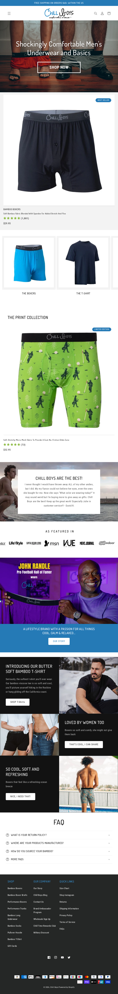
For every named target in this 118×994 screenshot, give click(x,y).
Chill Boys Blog (40, 895)
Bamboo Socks (15, 926)
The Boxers (29, 293)
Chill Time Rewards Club (45, 926)
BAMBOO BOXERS (11, 209)
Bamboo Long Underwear (14, 917)
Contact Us (39, 902)
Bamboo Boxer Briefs (17, 895)
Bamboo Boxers (15, 888)
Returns (63, 902)
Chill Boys (54, 987)
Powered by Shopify (66, 987)
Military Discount (41, 932)
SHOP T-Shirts (17, 702)
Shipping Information (69, 908)
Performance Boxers (17, 902)
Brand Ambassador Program (42, 910)
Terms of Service (67, 922)
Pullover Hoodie (15, 932)
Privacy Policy (66, 915)
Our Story (38, 888)
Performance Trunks (17, 908)
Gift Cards (12, 946)
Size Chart (64, 888)
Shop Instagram (67, 895)
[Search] (95, 13)
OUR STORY (59, 641)
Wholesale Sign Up (42, 919)
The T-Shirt (83, 293)
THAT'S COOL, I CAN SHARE (83, 744)
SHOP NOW (59, 67)
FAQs (62, 929)
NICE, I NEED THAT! (20, 796)
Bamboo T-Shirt (15, 939)
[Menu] (9, 13)
